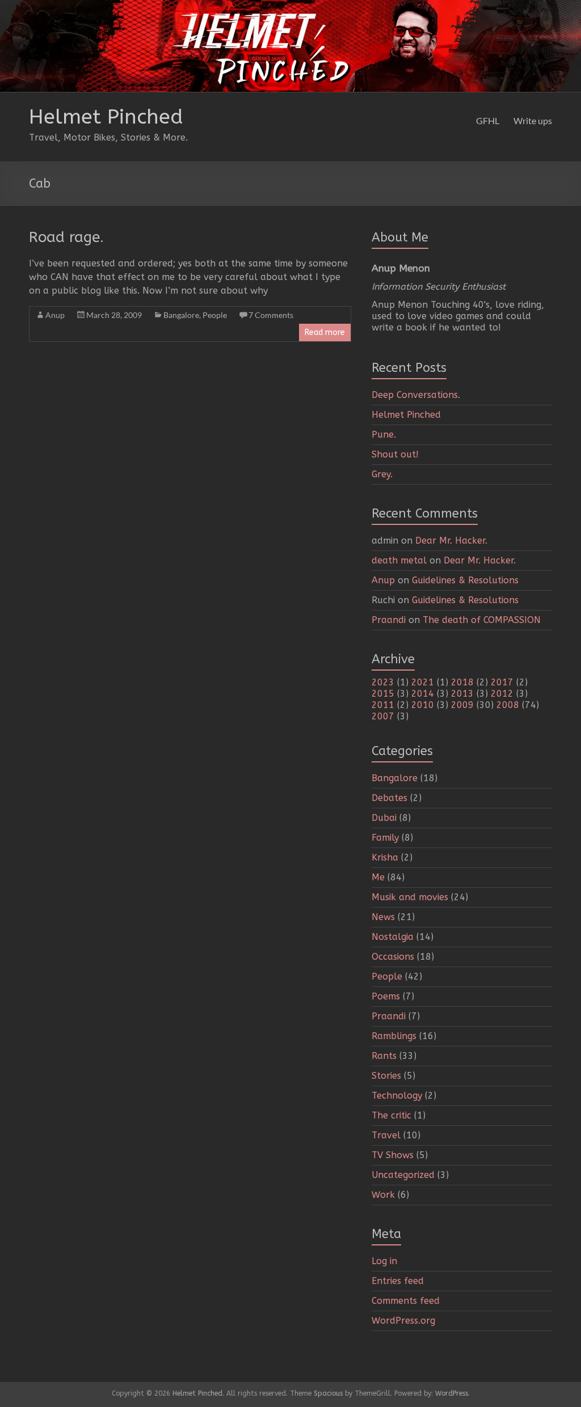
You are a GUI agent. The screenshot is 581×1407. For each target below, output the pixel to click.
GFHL (487, 120)
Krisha (385, 857)
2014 (422, 693)
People (215, 315)
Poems (386, 996)
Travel (386, 1135)
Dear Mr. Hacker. (451, 540)
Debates (389, 798)
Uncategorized (403, 1174)
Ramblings (394, 1036)
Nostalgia (393, 936)
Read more (325, 332)
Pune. (384, 434)
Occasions (393, 956)
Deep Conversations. (416, 394)
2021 (422, 682)
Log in (384, 1261)
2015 (383, 693)
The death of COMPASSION (482, 619)
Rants (384, 1055)
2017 (502, 682)
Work (383, 1194)
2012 (502, 693)
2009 (462, 705)
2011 (383, 705)
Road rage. (66, 237)
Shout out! (395, 454)
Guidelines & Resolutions (465, 580)
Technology (397, 1095)
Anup (55, 315)
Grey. (382, 474)
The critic (391, 1115)
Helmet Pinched (106, 117)
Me (378, 877)
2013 (462, 693)
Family (385, 837)
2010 (422, 705)
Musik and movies (410, 897)
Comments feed (406, 1300)
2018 (462, 682)
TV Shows (393, 1155)
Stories (386, 1075)
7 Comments (271, 315)
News (383, 917)
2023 (383, 682)
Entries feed (398, 1280)
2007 (383, 716)
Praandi (389, 619)
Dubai (384, 817)
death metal (399, 560)
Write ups (532, 120)
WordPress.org (403, 1320)
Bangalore (181, 315)
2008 (507, 705)
